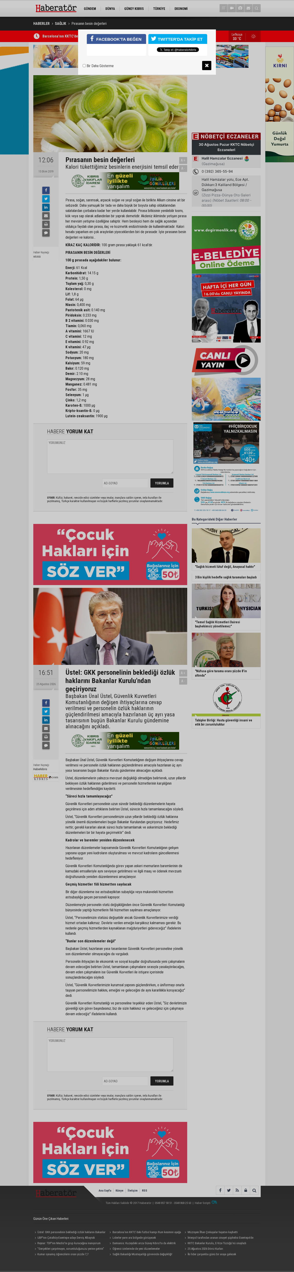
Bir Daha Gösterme (100, 66)
